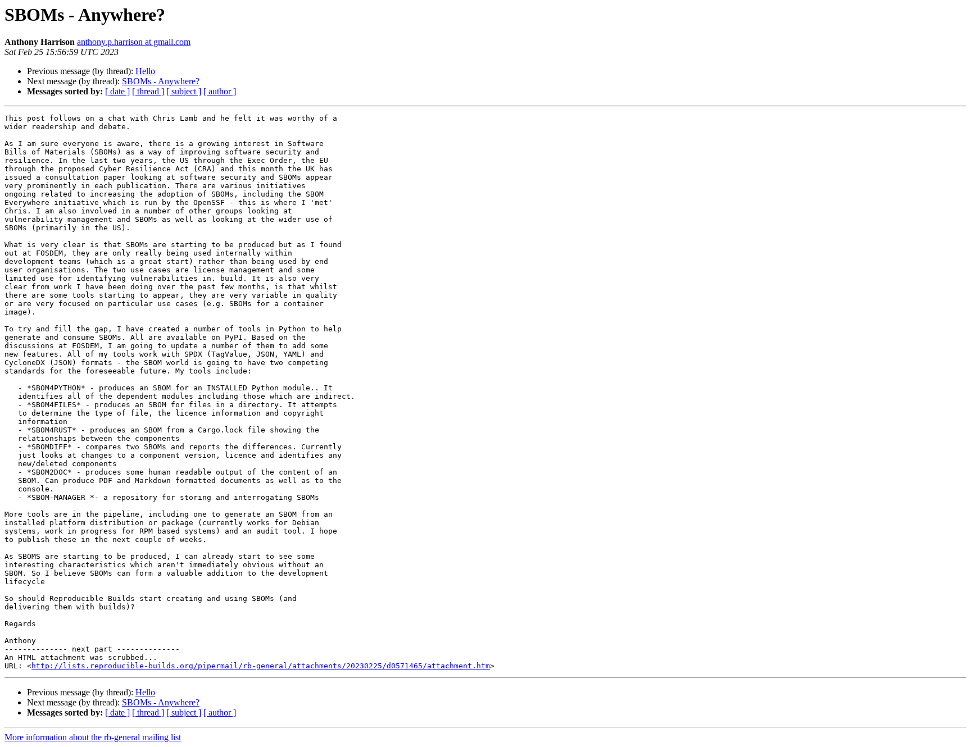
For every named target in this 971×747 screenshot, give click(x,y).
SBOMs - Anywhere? (160, 81)
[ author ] (219, 91)
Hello (145, 71)
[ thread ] (148, 91)
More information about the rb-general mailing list (92, 737)
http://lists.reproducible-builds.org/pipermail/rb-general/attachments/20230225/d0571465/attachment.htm (260, 666)
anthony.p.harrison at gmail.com (133, 42)
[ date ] (117, 91)
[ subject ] (183, 91)
